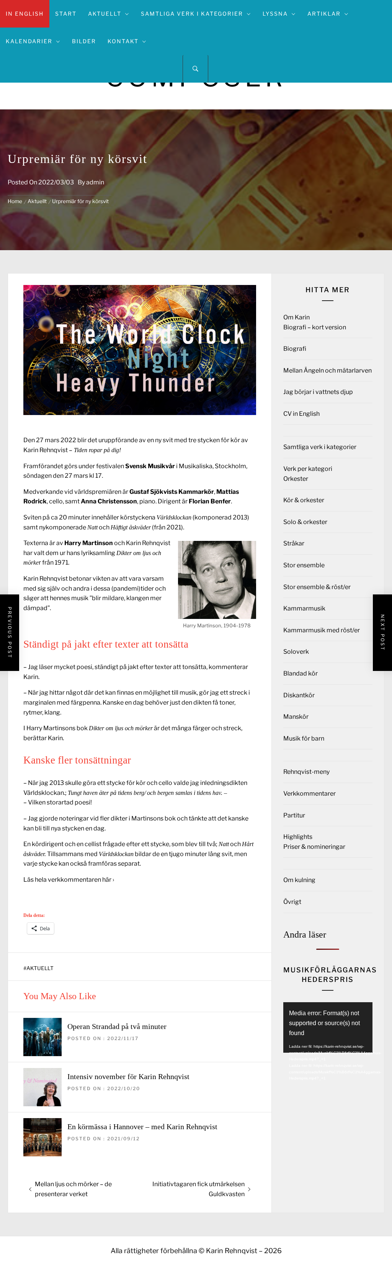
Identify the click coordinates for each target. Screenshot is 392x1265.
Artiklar (324, 13)
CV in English (301, 413)
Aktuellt (104, 13)
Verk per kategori (307, 468)
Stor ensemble (304, 565)
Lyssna (275, 13)
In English (25, 13)
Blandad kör (300, 673)
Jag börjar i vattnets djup (318, 392)
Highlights (297, 836)
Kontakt (123, 41)
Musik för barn (303, 738)
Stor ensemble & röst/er (317, 587)
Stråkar (293, 543)
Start (66, 13)
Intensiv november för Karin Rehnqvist (128, 1076)
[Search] (195, 69)
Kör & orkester (303, 500)
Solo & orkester (305, 522)
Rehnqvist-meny (306, 771)
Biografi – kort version (314, 327)
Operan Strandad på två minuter (117, 1026)
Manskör (296, 716)
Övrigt (292, 901)
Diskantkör (299, 695)
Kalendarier (29, 41)
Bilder (84, 41)
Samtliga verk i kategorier (192, 13)
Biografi (294, 348)
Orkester (295, 478)
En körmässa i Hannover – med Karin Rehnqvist (142, 1126)
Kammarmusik (304, 608)
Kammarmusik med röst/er (321, 630)
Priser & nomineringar (314, 846)
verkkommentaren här (79, 879)
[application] (327, 1027)
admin (95, 182)
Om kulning (299, 880)
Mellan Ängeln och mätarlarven (327, 370)
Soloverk (296, 651)
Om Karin (296, 317)
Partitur (294, 815)
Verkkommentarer (309, 793)
